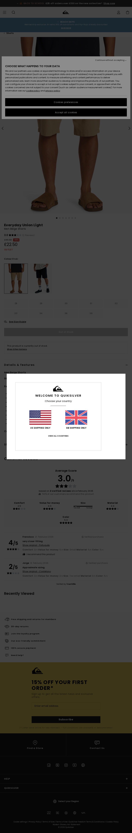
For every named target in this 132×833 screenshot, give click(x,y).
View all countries (58, 435)
